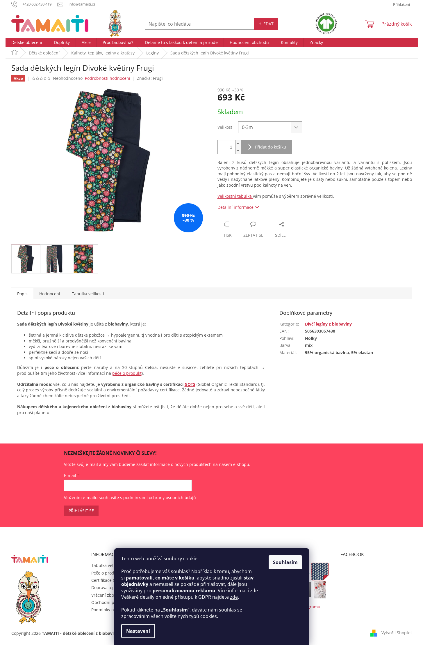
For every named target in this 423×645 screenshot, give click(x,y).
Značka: (150, 78)
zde (234, 597)
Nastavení (138, 631)
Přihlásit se (81, 510)
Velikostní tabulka (235, 196)
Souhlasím (285, 562)
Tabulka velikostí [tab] (88, 293)
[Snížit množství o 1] (238, 150)
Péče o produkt (105, 573)
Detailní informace (235, 207)
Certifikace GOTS (107, 580)
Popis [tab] (22, 293)
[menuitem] (27, 42)
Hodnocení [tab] (49, 293)
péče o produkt (127, 373)
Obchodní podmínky (111, 602)
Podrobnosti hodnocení (107, 78)
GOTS (190, 384)
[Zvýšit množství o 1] (238, 143)
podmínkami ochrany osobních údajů (159, 497)
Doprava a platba (108, 587)
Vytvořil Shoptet (396, 632)
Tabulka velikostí (107, 565)
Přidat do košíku (270, 147)
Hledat (266, 23)
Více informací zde (238, 590)
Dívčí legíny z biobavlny (328, 324)
